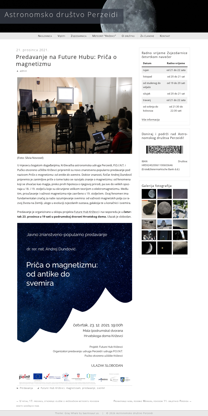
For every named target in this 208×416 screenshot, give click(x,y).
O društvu (128, 36)
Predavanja (26, 388)
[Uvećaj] (183, 145)
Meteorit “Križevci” (104, 36)
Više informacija (151, 119)
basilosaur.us (91, 413)
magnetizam (73, 388)
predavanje (89, 388)
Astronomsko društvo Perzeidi (61, 14)
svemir (101, 388)
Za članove (147, 36)
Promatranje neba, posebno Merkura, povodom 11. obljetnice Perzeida (153, 401)
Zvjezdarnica (78, 36)
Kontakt (165, 36)
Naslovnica (45, 36)
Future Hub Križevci (86, 212)
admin (23, 70)
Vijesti (61, 36)
